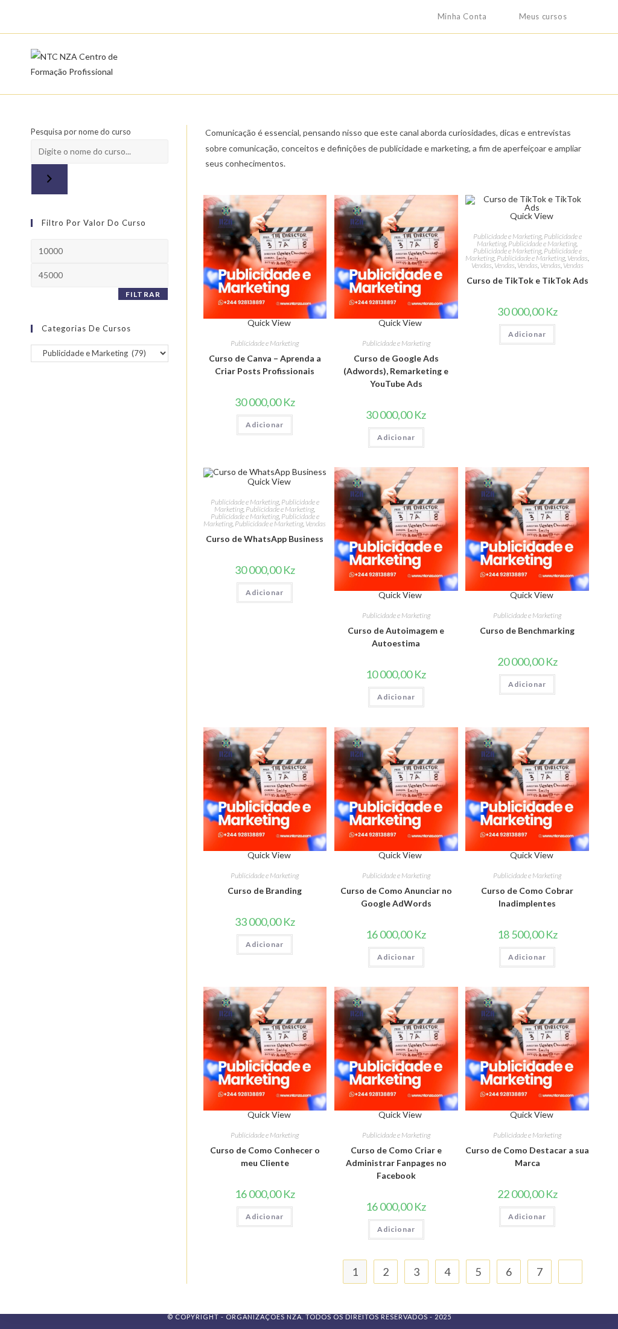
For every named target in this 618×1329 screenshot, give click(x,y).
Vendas (577, 258)
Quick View (268, 322)
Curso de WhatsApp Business (264, 539)
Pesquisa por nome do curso (81, 131)
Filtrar (143, 294)
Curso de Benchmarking (527, 630)
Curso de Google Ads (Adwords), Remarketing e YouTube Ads (395, 371)
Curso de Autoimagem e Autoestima (396, 636)
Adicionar (265, 424)
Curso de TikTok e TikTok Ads (527, 280)
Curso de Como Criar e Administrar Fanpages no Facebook (396, 1163)
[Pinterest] (62, 17)
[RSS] (131, 17)
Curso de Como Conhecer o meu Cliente (265, 1156)
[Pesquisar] (49, 179)
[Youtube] (103, 17)
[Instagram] (90, 17)
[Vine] (117, 17)
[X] (36, 17)
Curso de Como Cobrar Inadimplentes (527, 896)
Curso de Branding (265, 890)
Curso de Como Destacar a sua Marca (527, 1156)
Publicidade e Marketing (265, 343)
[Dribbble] (76, 17)
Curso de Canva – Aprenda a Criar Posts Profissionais (265, 364)
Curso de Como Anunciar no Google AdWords (396, 896)
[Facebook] (48, 17)
